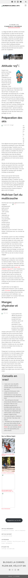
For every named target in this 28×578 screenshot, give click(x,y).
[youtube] (17, 1)
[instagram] (15, 1)
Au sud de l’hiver (7, 536)
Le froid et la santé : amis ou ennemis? (13, 530)
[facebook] (12, 1)
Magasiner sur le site (14, 520)
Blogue (4, 541)
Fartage (4, 548)
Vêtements (9, 543)
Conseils (9, 541)
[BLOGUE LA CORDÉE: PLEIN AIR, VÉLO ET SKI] (11, 5)
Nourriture (11, 548)
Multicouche (17, 541)
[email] (21, 1)
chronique (7, 290)
